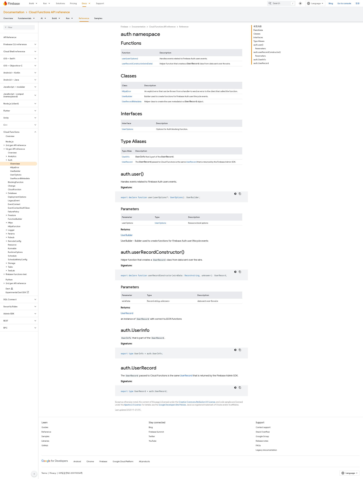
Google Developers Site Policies (172, 405)
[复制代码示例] (240, 193)
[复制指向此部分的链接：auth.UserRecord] (159, 368)
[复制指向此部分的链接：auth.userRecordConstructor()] (187, 252)
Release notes (262, 441)
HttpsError (126, 91)
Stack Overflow (263, 432)
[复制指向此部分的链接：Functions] (144, 43)
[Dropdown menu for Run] (50, 3)
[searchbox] (19, 27)
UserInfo (125, 156)
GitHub (45, 445)
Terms (44, 473)
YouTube (152, 441)
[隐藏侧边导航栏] (34, 474)
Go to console (344, 3)
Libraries (45, 441)
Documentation (13, 12)
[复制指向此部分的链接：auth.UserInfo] (152, 330)
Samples (98, 18)
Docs (84, 3)
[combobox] (281, 3)
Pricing (73, 3)
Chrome (90, 461)
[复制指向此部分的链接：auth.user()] (146, 174)
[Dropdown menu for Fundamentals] (34, 18)
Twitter (152, 436)
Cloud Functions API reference (49, 12)
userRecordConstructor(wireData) (137, 63)
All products (144, 461)
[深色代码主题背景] (235, 193)
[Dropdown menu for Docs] (90, 3)
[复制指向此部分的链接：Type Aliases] (149, 141)
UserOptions (127, 129)
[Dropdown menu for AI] (46, 18)
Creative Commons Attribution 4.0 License (197, 402)
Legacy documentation (266, 450)
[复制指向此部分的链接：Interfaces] (145, 114)
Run (45, 3)
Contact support (263, 427)
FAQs (258, 445)
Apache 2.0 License (132, 405)
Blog (331, 3)
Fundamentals (24, 18)
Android (77, 461)
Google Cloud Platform (123, 461)
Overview (8, 18)
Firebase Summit (156, 432)
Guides (45, 427)
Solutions (60, 3)
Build (31, 3)
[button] (17, 44)
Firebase (124, 27)
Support (100, 3)
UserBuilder (127, 96)
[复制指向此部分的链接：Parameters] (142, 209)
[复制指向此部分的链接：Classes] (139, 76)
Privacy (53, 473)
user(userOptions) (130, 58)
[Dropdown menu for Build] (37, 3)
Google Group (262, 436)
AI (42, 18)
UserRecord (127, 162)
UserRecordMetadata (131, 101)
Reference (84, 18)
